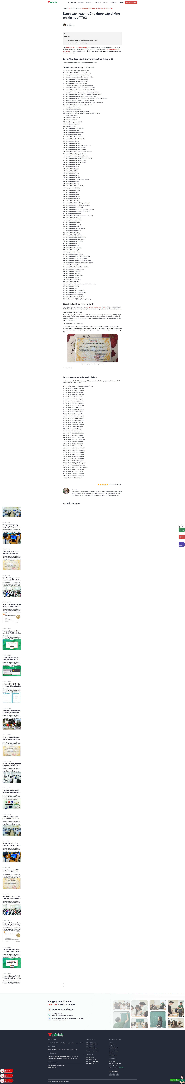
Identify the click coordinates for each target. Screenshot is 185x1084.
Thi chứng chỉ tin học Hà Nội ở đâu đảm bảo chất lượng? (11, 791)
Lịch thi (105, 2)
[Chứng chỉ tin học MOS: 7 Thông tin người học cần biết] (12, 644)
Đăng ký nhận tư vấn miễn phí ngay (63, 1009)
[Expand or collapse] (120, 34)
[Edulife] (52, 2)
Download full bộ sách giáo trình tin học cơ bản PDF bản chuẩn (11, 818)
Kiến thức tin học (75, 8)
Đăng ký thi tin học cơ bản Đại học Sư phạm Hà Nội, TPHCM (12, 605)
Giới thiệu (80, 2)
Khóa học (88, 2)
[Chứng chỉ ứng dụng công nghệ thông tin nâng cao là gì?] (12, 750)
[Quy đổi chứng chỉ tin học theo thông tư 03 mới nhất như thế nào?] (12, 565)
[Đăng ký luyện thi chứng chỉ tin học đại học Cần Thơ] (12, 724)
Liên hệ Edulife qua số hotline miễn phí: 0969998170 (62, 1015)
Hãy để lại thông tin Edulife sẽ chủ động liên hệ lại (62, 1010)
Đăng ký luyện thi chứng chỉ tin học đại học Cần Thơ (11, 738)
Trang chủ (73, 2)
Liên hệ (121, 2)
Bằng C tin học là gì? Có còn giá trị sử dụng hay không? (11, 552)
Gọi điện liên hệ (57, 1014)
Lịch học (97, 2)
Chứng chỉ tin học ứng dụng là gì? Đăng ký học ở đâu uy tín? (12, 526)
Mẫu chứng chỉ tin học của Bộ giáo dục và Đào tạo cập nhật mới (12, 712)
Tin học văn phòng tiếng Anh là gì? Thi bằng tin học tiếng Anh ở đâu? (12, 632)
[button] (64, 984)
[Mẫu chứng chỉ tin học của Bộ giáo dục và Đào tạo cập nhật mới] (12, 697)
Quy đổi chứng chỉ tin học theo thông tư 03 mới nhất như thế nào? (11, 579)
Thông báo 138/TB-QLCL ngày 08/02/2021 (78, 47)
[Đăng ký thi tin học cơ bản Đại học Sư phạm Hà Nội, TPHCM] (12, 591)
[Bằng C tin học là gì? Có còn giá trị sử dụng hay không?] (12, 538)
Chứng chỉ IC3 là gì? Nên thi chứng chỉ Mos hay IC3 (12, 685)
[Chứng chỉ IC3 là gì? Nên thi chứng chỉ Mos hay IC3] (12, 671)
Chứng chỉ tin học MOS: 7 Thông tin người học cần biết (11, 659)
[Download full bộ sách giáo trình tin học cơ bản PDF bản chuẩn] (12, 803)
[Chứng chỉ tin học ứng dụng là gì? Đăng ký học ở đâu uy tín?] (12, 512)
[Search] (68, 2)
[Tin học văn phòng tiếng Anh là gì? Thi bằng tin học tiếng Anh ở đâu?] (12, 618)
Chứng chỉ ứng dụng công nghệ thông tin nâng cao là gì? (12, 765)
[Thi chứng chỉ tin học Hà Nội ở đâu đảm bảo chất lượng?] (12, 777)
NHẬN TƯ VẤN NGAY (131, 2)
